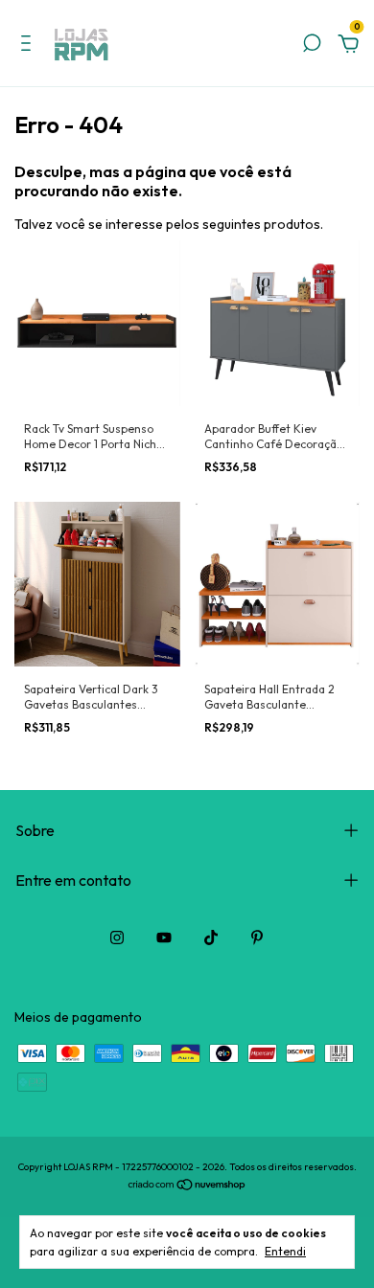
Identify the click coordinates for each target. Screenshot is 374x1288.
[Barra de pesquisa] (311, 46)
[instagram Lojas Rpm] (117, 937)
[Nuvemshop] (187, 1186)
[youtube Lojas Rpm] (164, 937)
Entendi (285, 1251)
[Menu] (29, 46)
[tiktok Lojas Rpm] (211, 937)
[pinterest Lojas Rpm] (257, 937)
